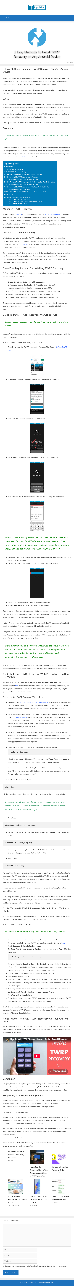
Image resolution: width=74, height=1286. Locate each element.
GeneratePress (49, 1283)
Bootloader (23, 244)
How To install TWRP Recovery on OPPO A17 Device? (39, 1199)
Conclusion (9, 194)
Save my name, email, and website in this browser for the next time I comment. (35, 1266)
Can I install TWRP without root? (22, 199)
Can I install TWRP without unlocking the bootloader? (28, 201)
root (16, 685)
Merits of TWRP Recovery (14, 169)
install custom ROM (52, 214)
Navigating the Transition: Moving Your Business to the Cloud (39, 1170)
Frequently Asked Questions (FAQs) (18, 197)
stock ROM (28, 218)
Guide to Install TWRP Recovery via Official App (21, 177)
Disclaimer (9, 167)
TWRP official (21, 717)
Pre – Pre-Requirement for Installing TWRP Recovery (23, 174)
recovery (18, 214)
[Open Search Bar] (69, 18)
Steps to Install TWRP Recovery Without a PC (24, 179)
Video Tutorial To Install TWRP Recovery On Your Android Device (27, 192)
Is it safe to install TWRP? (20, 204)
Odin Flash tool (23, 940)
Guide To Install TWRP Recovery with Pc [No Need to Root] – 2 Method (30, 182)
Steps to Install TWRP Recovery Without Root (24, 184)
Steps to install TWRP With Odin (19, 189)
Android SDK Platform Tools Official (34, 702)
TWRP (24, 157)
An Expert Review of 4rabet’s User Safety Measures (16, 1154)
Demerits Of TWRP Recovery (15, 172)
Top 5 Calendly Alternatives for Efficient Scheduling (17, 1199)
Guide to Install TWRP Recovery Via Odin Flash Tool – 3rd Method (27, 187)
